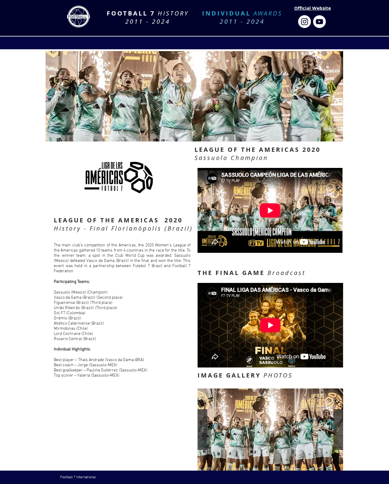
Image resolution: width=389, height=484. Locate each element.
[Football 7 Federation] (304, 21)
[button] (270, 429)
